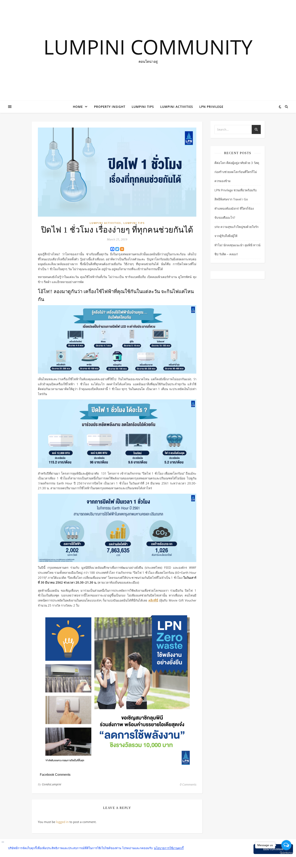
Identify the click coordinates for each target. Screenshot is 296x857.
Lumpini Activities (176, 107)
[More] (122, 249)
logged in (62, 822)
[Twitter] (117, 249)
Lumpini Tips (143, 107)
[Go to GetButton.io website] (286, 853)
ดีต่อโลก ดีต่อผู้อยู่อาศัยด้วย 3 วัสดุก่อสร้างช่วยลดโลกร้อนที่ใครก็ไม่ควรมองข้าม (236, 172)
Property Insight (109, 107)
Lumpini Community (148, 47)
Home (78, 107)
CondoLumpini (51, 784)
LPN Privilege (211, 107)
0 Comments (188, 784)
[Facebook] (112, 249)
